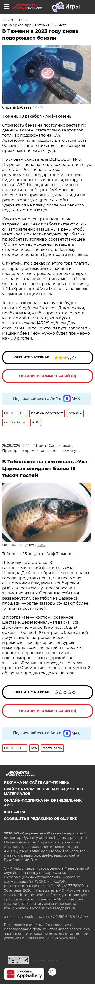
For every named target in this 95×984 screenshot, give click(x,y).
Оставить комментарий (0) (47, 376)
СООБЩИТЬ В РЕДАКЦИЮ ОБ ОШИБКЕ (40, 818)
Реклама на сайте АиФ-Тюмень (36, 782)
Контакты (14, 812)
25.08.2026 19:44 (16, 445)
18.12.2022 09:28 (15, 20)
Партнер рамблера (45, 960)
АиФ (39, 107)
